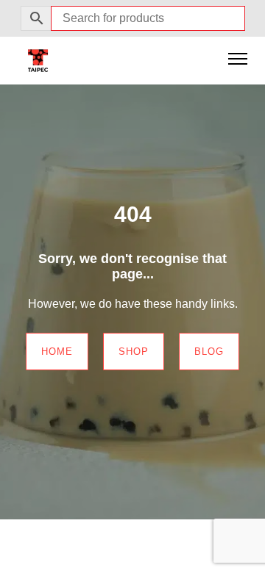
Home (57, 351)
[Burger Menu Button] (237, 60)
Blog (209, 351)
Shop (134, 351)
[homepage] (38, 60)
